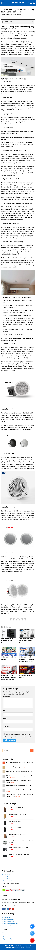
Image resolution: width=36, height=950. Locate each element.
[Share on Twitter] (16, 619)
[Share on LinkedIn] (25, 619)
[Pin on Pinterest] (22, 619)
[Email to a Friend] (19, 619)
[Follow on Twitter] (8, 909)
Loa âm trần (4, 42)
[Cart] (34, 3)
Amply (5, 97)
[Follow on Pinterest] (10, 909)
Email (5, 718)
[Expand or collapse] (33, 21)
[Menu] (2, 3)
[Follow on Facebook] (3, 909)
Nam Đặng (19, 14)
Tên (5, 711)
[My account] (31, 3)
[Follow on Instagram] (5, 909)
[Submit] (31, 750)
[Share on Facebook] (13, 619)
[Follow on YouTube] (13, 909)
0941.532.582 (6, 886)
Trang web (6, 726)
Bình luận (6, 696)
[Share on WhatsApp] (10, 619)
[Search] (28, 2)
